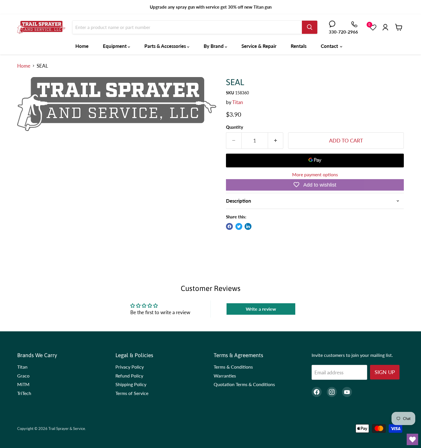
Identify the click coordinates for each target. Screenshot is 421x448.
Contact (330, 46)
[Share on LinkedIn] (248, 226)
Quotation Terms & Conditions (244, 384)
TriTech (24, 393)
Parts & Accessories (165, 46)
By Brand (214, 46)
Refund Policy (129, 375)
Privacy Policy (129, 366)
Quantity (234, 127)
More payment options (315, 174)
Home (81, 46)
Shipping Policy (130, 384)
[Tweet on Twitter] (238, 226)
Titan (237, 102)
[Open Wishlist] (412, 439)
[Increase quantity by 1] (276, 140)
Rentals (298, 46)
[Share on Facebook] (229, 226)
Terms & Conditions (233, 366)
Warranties (225, 375)
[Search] (309, 27)
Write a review (261, 309)
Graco (23, 375)
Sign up (385, 372)
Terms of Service (131, 393)
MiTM (23, 384)
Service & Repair (258, 46)
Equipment (115, 46)
